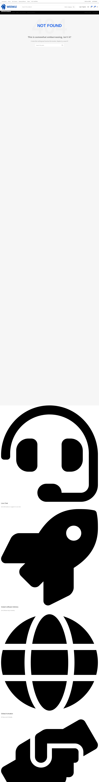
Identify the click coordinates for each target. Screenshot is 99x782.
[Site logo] (10, 7)
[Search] (73, 7)
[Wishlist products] (88, 6)
